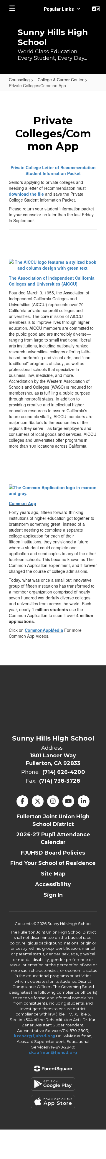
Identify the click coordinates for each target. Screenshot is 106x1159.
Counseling (19, 80)
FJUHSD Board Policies (53, 853)
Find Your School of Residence (53, 863)
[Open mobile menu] (12, 9)
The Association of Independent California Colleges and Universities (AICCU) (52, 281)
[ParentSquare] (53, 1068)
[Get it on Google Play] (53, 1084)
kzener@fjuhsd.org (34, 1035)
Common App (22, 503)
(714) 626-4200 (63, 772)
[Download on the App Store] (53, 1101)
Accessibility (53, 884)
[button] (62, 9)
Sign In (53, 895)
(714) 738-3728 (59, 781)
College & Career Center (61, 80)
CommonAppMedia (44, 630)
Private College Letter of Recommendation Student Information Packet (53, 170)
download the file (26, 194)
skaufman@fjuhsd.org (53, 1052)
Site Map (53, 874)
